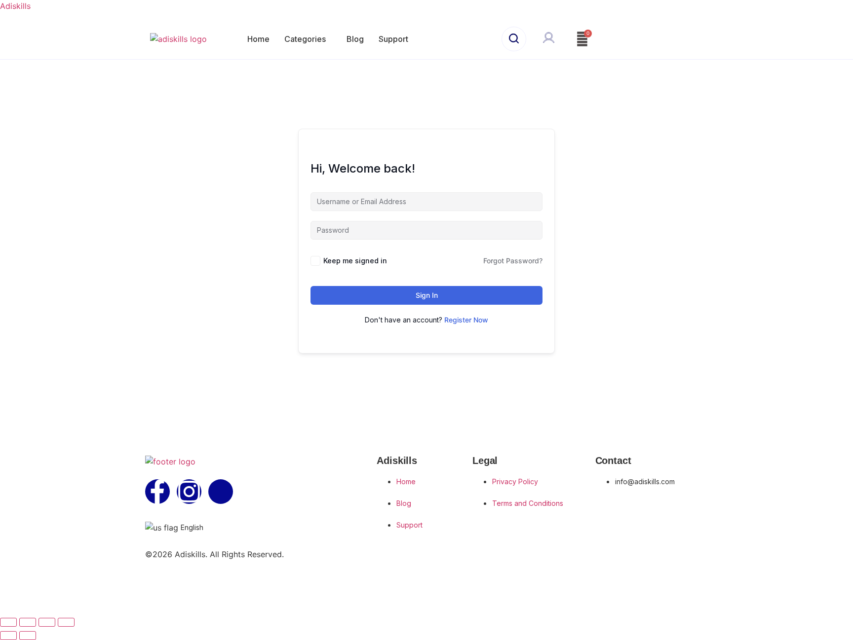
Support (393, 39)
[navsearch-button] (514, 39)
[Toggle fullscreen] (27, 622)
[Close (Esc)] (66, 622)
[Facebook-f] (157, 491)
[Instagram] (189, 491)
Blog (355, 39)
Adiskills (15, 6)
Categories (305, 39)
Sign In (427, 295)
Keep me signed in (355, 260)
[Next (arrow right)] (27, 635)
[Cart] (582, 39)
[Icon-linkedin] (220, 491)
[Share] (47, 622)
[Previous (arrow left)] (8, 635)
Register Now (466, 320)
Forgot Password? (513, 260)
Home (258, 39)
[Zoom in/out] (8, 622)
